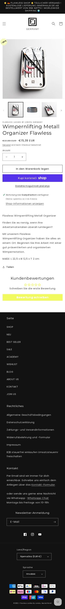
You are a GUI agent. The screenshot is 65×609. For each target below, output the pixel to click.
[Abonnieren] (54, 522)
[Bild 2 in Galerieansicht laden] (32, 109)
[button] (4, 23)
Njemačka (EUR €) (30, 556)
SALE (9, 349)
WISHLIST (12, 364)
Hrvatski (30, 573)
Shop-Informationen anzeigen (25, 203)
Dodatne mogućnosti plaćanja (32, 186)
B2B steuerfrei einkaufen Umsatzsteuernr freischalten (32, 454)
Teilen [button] (10, 267)
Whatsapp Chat (38, 498)
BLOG (10, 371)
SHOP (10, 327)
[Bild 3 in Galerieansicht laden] (49, 109)
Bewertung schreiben (32, 297)
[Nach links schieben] (3, 110)
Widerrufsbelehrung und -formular (28, 437)
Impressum (14, 444)
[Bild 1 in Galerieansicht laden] (15, 109)
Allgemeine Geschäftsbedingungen (29, 415)
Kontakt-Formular (43, 484)
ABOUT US (13, 379)
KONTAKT (12, 386)
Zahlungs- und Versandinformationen (30, 429)
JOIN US (11, 394)
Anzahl (6, 150)
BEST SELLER (14, 342)
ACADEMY (12, 356)
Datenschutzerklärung (20, 422)
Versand (6, 145)
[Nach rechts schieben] (61, 110)
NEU (9, 334)
